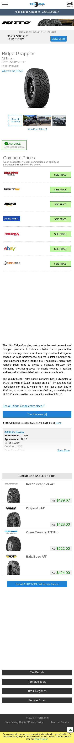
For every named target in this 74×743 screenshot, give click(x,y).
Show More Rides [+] (37, 129)
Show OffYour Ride (15, 120)
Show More (63, 450)
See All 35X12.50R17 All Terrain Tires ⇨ (37, 584)
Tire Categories (37, 691)
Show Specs (58, 38)
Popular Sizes (37, 700)
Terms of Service (60, 722)
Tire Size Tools (37, 681)
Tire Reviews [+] (37, 414)
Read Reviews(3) (10, 65)
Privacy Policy (41, 739)
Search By (70, 6)
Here (58, 422)
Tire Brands (37, 672)
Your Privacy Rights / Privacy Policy (24, 722)
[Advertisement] (37, 305)
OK (70, 730)
